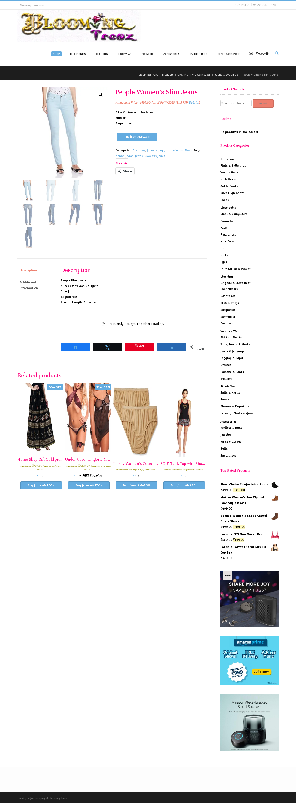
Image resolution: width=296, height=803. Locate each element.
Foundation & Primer (235, 269)
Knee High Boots (232, 193)
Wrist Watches (230, 441)
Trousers (226, 379)
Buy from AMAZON (137, 137)
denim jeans (124, 156)
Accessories (228, 421)
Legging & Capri (231, 358)
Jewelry (225, 434)
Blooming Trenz (58, 798)
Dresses (225, 365)
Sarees (225, 399)
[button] (100, 95)
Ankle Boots (229, 186)
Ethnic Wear (229, 386)
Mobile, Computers (233, 214)
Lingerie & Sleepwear (235, 283)
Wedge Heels (229, 172)
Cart (274, 4)
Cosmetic (226, 221)
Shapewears (229, 289)
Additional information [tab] (29, 285)
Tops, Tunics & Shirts (235, 344)
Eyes (223, 262)
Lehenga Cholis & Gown (237, 413)
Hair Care (227, 241)
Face (223, 227)
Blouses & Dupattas (234, 406)
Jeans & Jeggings (159, 150)
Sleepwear (227, 310)
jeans (139, 156)
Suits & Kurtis (230, 392)
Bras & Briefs (229, 303)
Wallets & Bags (231, 427)
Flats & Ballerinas (233, 165)
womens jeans (155, 156)
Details (194, 102)
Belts (224, 448)
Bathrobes (227, 296)
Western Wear (183, 150)
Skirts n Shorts (231, 337)
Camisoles (227, 323)
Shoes (224, 200)
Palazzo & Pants (232, 372)
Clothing (139, 150)
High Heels (228, 179)
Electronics (228, 207)
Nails (224, 255)
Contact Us (242, 4)
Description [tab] (28, 270)
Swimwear (227, 316)
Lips (223, 248)
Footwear (227, 159)
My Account (261, 4)
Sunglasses (228, 455)
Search (263, 103)
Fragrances (228, 234)
